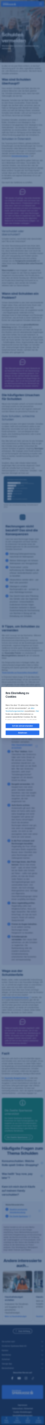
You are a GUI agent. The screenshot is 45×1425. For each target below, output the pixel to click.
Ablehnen (22, 733)
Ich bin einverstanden (22, 726)
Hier (37, 711)
